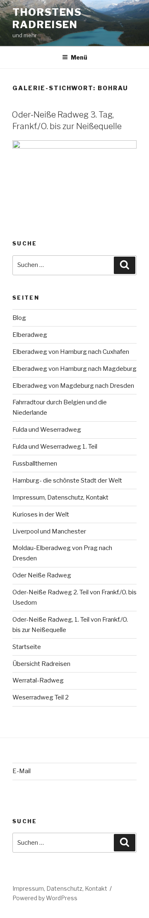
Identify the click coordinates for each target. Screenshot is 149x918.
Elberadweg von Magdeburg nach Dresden (73, 385)
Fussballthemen (34, 463)
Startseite (26, 647)
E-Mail (21, 771)
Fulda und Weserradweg (46, 429)
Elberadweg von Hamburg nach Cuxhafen (70, 352)
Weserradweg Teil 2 (40, 697)
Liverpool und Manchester (49, 531)
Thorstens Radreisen (47, 18)
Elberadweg (29, 335)
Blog (19, 318)
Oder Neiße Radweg (41, 575)
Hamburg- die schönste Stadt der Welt (67, 480)
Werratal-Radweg (38, 680)
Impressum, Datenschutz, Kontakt (60, 497)
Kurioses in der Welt (40, 514)
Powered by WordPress (44, 897)
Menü (79, 57)
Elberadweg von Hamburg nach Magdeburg (74, 368)
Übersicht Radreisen (41, 664)
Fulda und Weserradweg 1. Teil (54, 446)
